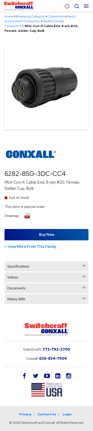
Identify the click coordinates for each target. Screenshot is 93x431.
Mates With (16, 299)
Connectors (55, 16)
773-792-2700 (56, 349)
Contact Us (47, 414)
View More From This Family (32, 246)
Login (67, 414)
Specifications (18, 266)
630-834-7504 (53, 358)
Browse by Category (30, 16)
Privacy (25, 414)
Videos (12, 277)
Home (9, 16)
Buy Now (46, 234)
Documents (16, 288)
